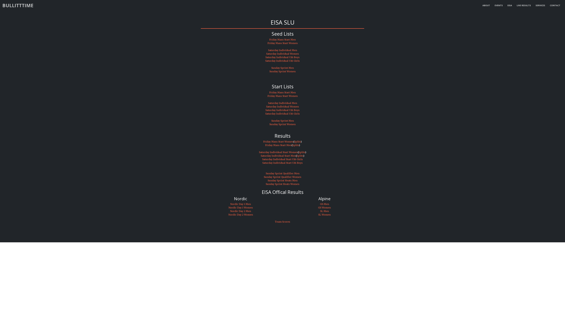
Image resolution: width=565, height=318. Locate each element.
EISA (509, 5)
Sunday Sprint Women (282, 71)
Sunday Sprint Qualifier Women (282, 176)
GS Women (324, 207)
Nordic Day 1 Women (241, 207)
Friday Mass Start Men (282, 39)
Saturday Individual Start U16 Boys (282, 162)
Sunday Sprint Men (282, 67)
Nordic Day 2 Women (240, 214)
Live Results (524, 5)
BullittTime (17, 5)
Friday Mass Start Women (282, 43)
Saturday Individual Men (282, 50)
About (486, 5)
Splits (297, 141)
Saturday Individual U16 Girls (282, 60)
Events (499, 5)
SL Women (324, 214)
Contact (555, 5)
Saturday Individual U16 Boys (282, 57)
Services (540, 5)
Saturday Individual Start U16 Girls (282, 159)
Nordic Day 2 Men (240, 211)
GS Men (324, 204)
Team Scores (282, 221)
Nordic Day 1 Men (240, 204)
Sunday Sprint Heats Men (283, 180)
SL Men (324, 211)
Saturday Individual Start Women (278, 152)
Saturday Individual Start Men (278, 155)
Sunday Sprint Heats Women (282, 184)
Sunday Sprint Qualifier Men (282, 173)
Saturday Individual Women (282, 53)
